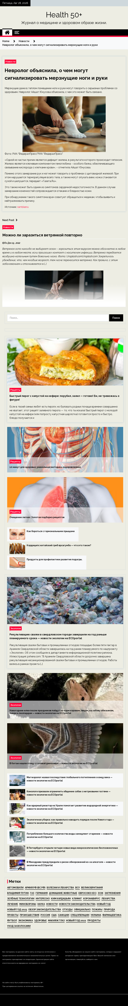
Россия (45, 915)
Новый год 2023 (17, 909)
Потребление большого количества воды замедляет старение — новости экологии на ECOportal (70, 835)
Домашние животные (63, 893)
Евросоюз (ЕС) (87, 893)
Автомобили (15, 887)
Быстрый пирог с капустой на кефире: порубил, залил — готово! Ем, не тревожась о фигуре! (64, 397)
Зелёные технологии (20, 898)
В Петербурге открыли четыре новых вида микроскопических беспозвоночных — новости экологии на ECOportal (72, 849)
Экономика (25, 920)
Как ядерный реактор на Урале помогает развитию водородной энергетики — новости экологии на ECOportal (72, 807)
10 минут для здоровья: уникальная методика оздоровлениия (45, 467)
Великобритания (92, 887)
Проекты (12, 915)
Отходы (67, 909)
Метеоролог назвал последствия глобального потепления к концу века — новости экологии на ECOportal (69, 779)
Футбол (12, 920)
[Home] (7, 32)
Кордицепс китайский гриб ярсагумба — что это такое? (59, 545)
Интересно (43, 898)
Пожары (97, 909)
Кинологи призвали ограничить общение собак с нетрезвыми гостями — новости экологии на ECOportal (69, 793)
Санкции (63, 915)
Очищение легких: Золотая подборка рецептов (37, 517)
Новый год (104, 904)
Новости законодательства (77, 904)
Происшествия (29, 915)
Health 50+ (64, 14)
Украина (96, 915)
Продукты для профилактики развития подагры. (54, 559)
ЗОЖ (100, 893)
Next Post (8, 220)
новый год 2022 (76, 920)
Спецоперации (80, 915)
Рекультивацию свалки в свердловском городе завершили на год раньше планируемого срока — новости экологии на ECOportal (58, 636)
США (54, 915)
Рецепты (15, 390)
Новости (10, 61)
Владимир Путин (18, 893)
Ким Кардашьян (61, 898)
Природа (109, 909)
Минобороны (27, 904)
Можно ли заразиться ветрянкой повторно (42, 235)
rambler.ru (23, 206)
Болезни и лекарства (60, 887)
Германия (42, 893)
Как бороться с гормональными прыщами (51, 531)
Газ (32, 893)
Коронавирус (91, 898)
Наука (41, 904)
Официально (82, 909)
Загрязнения (113, 893)
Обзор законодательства (44, 909)
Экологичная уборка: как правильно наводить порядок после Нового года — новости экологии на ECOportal (70, 821)
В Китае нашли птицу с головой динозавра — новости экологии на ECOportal (54, 763)
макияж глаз (56, 920)
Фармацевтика (111, 915)
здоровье (40, 920)
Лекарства (108, 898)
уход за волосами (19, 926)
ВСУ (77, 887)
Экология (15, 628)
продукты (94, 920)
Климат (77, 898)
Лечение (12, 904)
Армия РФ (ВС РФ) (35, 887)
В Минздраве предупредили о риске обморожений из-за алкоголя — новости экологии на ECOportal (71, 864)
